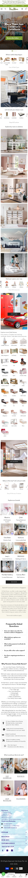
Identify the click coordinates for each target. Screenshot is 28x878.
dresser (21, 489)
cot (14, 489)
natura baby (14, 345)
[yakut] (5, 431)
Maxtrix (5, 5)
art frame (7, 489)
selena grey (5, 425)
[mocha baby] (23, 351)
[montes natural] (5, 381)
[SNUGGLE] (20, 548)
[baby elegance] (5, 351)
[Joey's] (7, 548)
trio (14, 405)
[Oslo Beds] (7, 529)
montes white (23, 375)
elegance (5, 415)
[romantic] (14, 411)
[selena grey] (5, 421)
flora (23, 425)
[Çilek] (20, 509)
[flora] (23, 421)
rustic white (14, 425)
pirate (23, 365)
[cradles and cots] (5, 341)
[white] (23, 381)
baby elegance (5, 355)
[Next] (26, 61)
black (5, 405)
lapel (14, 375)
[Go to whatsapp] (3, 874)
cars (14, 365)
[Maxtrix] (7, 509)
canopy (14, 287)
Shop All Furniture (14, 122)
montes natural (4, 385)
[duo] (23, 401)
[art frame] (6, 486)
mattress (21, 118)
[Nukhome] (20, 529)
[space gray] (5, 371)
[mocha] (5, 391)
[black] (5, 401)
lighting (6, 287)
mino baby (4, 365)
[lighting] (6, 284)
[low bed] (14, 59)
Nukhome (13, 5)
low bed (14, 62)
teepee (21, 287)
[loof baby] (14, 351)
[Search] (5, 9)
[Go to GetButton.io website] (3, 876)
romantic (14, 415)
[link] (14, 723)
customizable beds (7, 63)
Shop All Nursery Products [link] (14, 493)
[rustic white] (14, 421)
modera (14, 395)
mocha (5, 395)
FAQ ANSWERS (20, 799)
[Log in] (22, 9)
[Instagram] (7, 850)
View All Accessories (14, 290)
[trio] (14, 401)
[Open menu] (1, 9)
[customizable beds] (6, 59)
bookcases (6, 118)
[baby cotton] (23, 341)
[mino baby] (5, 361)
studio (14, 385)
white (23, 385)
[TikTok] (12, 850)
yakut (5, 435)
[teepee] (21, 284)
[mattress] (21, 115)
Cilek (23, 5)
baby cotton (23, 345)
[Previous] (1, 61)
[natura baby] (14, 341)
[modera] (14, 391)
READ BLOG (20, 776)
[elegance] (5, 411)
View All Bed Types (14, 67)
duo (23, 405)
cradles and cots (5, 345)
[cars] (14, 361)
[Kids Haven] (7, 766)
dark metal (23, 395)
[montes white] (23, 371)
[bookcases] (6, 115)
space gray (5, 375)
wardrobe (14, 118)
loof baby (14, 355)
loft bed (21, 62)
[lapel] (14, 371)
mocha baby (23, 355)
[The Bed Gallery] (7, 566)
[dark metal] (23, 391)
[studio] (14, 381)
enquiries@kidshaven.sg (10, 827)
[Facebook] (2, 850)
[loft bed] (21, 59)
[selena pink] (23, 411)
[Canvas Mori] (20, 566)
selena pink (23, 415)
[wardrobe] (14, 115)
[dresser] (21, 486)
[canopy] (14, 284)
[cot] (14, 486)
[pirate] (23, 361)
